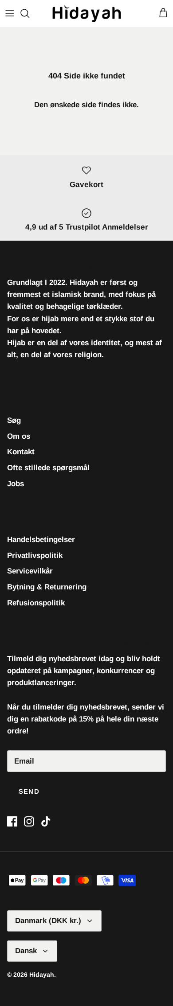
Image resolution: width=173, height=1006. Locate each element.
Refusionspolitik (36, 603)
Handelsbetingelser (41, 539)
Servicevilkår (30, 571)
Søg (14, 420)
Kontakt (21, 452)
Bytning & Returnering (46, 587)
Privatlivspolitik (35, 555)
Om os (18, 436)
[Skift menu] (10, 13)
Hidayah (41, 974)
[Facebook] (12, 821)
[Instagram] (29, 821)
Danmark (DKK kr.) (48, 920)
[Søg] (29, 13)
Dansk (26, 951)
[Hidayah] (86, 13)
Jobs (15, 484)
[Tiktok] (46, 821)
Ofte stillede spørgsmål (48, 468)
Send (29, 791)
